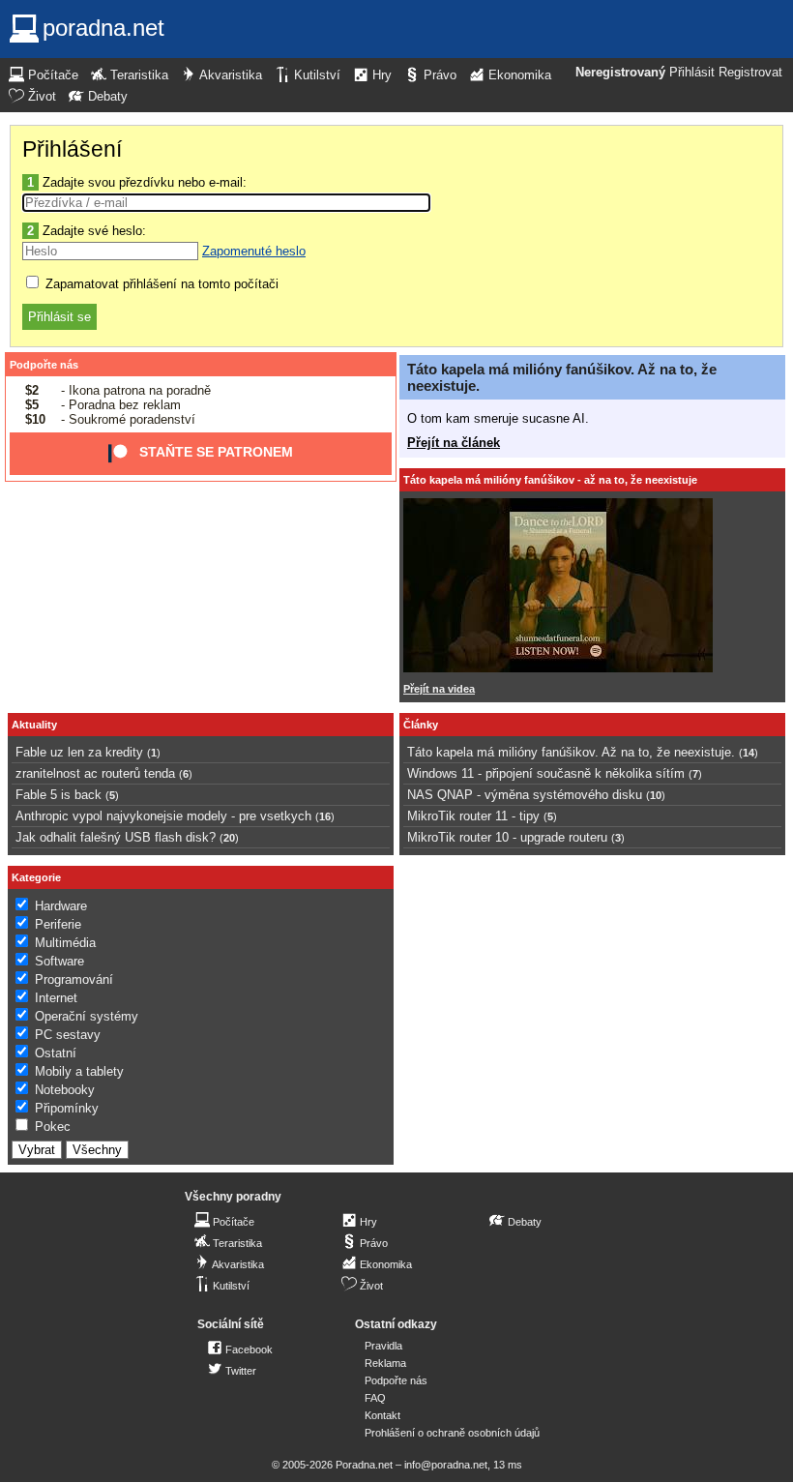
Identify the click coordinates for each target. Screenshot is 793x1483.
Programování (74, 979)
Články (420, 724)
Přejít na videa (439, 689)
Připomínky (67, 1108)
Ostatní (55, 1053)
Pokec (53, 1126)
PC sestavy (68, 1034)
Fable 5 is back (58, 794)
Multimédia (65, 942)
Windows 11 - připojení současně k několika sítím (546, 773)
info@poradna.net (445, 1464)
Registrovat (750, 72)
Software (59, 961)
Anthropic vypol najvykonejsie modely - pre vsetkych (163, 816)
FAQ (375, 1398)
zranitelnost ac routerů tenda (95, 773)
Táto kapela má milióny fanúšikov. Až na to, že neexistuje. (571, 752)
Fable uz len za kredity (79, 752)
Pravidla (383, 1345)
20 (229, 838)
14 (748, 752)
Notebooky (65, 1090)
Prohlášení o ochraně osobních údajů (452, 1433)
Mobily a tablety (79, 1071)
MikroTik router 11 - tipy (473, 816)
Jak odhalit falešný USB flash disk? (115, 837)
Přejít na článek (453, 442)
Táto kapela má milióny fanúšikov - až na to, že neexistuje (550, 480)
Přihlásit (692, 72)
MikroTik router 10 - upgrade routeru (507, 837)
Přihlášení (72, 149)
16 (325, 816)
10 (655, 795)
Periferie (58, 924)
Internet (56, 998)
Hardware (61, 906)
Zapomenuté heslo (254, 251)
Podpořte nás (44, 365)
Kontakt (382, 1415)
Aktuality (34, 724)
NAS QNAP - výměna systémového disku (524, 794)
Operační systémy (86, 1016)
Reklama (385, 1363)
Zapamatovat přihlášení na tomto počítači (160, 284)
